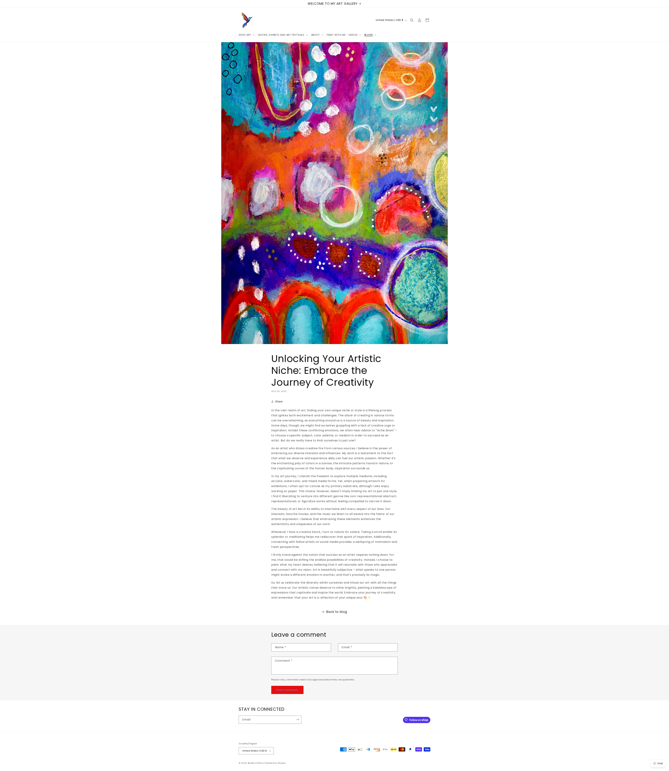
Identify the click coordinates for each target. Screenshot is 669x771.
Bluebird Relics (256, 763)
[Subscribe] (297, 719)
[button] (246, 34)
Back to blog (336, 612)
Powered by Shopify (275, 763)
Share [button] (279, 401)
